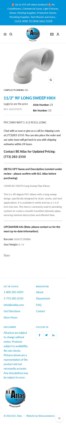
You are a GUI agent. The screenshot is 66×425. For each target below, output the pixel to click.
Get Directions (12, 311)
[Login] (57, 34)
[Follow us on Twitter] (46, 335)
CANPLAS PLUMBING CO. (16, 90)
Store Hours (10, 317)
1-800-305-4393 (13, 292)
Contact (40, 311)
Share (7, 255)
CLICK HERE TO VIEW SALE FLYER (33, 21)
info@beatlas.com (14, 304)
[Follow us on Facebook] (39, 335)
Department (43, 298)
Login (7, 103)
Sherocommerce (46, 415)
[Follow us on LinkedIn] (53, 335)
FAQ (38, 304)
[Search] (11, 34)
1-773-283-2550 (13, 298)
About (39, 292)
